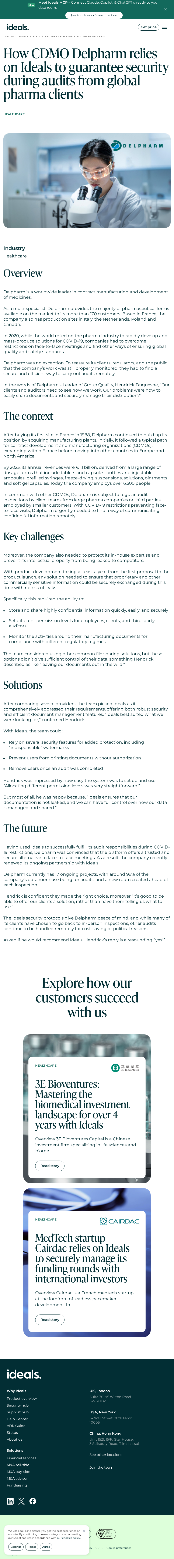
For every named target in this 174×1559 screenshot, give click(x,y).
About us (14, 1439)
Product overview (22, 1399)
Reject (32, 1546)
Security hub (18, 1405)
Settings (16, 1546)
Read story (50, 1166)
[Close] (165, 9)
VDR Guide (16, 1426)
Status (12, 1433)
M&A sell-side (18, 1465)
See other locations (106, 1455)
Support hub (18, 1412)
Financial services (21, 1458)
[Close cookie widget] (84, 1531)
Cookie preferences (119, 1547)
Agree (46, 1546)
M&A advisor (17, 1479)
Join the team (101, 1467)
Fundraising (17, 1485)
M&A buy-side (18, 1472)
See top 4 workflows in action (93, 15)
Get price (149, 27)
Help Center (17, 1419)
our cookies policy (68, 1537)
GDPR (99, 1547)
